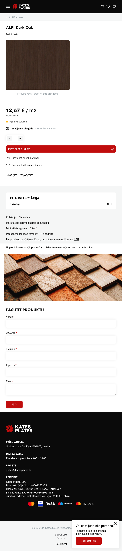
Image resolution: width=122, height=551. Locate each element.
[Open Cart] (114, 6)
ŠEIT (76, 239)
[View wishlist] (108, 7)
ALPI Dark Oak (16, 17)
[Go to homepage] (21, 7)
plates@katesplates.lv (18, 470)
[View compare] (102, 6)
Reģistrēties (88, 540)
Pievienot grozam (19, 149)
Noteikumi (61, 543)
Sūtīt (14, 404)
